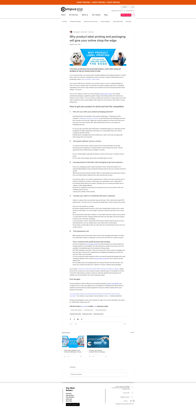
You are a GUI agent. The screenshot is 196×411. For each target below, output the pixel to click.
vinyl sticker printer (88, 310)
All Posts (64, 21)
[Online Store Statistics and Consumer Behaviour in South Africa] (73, 341)
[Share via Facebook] (70, 319)
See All (132, 332)
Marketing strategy (75, 21)
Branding (128, 21)
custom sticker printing (76, 310)
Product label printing (98, 313)
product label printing (101, 310)
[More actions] (125, 32)
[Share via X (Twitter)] (74, 319)
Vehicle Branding (118, 21)
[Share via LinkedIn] (78, 319)
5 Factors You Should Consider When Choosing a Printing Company (97, 351)
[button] (73, 15)
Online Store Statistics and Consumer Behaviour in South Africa (73, 351)
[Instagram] (133, 401)
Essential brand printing (91, 21)
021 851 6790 (129, 10)
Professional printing (87, 313)
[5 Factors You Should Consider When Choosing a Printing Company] (98, 341)
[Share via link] (81, 319)
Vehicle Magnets (105, 21)
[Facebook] (130, 401)
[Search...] (133, 7)
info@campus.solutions (117, 10)
